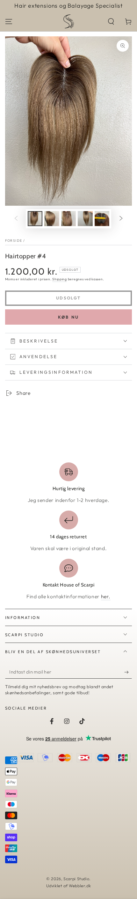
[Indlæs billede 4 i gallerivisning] (85, 218)
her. (106, 596)
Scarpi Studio (76, 878)
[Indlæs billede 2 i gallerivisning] (51, 218)
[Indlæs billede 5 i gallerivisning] (102, 218)
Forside (13, 240)
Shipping (59, 279)
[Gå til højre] (121, 218)
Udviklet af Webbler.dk (68, 885)
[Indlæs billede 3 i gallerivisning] (68, 218)
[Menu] (9, 21)
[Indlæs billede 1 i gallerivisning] (35, 218)
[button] (111, 21)
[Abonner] (128, 672)
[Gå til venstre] (16, 218)
